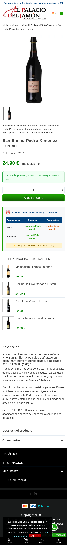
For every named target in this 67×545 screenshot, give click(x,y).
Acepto (34, 536)
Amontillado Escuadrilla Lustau (35, 318)
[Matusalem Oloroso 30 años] (8, 271)
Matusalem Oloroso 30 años (33, 267)
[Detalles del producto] (33, 430)
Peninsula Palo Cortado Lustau (35, 284)
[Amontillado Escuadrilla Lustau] (8, 323)
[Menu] (61, 13)
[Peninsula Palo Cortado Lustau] (8, 288)
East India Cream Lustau (31, 301)
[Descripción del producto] (33, 347)
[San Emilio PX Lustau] (33, 101)
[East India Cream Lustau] (8, 305)
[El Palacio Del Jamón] (25, 13)
